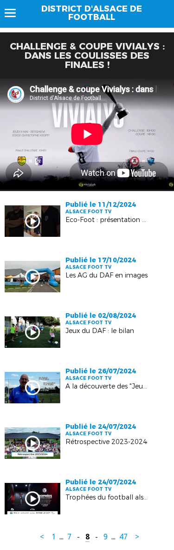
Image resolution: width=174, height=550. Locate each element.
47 (123, 536)
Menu (15, 13)
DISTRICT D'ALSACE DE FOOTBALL (91, 13)
